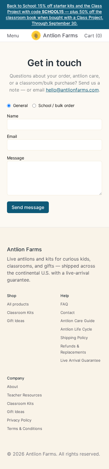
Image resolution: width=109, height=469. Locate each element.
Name (12, 115)
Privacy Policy (19, 420)
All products (18, 304)
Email (12, 136)
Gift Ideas (15, 320)
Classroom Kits (20, 312)
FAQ (64, 304)
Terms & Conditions (24, 428)
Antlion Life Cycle (76, 329)
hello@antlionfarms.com (72, 90)
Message (15, 157)
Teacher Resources (24, 395)
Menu (13, 35)
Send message (28, 207)
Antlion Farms (24, 249)
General (20, 105)
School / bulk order (56, 105)
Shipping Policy (74, 337)
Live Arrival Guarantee (80, 360)
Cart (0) (93, 35)
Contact (67, 312)
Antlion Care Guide (77, 320)
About (12, 386)
